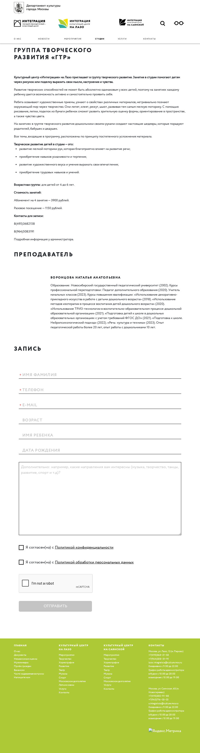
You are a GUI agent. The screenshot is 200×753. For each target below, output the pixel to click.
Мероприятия (72, 39)
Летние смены (66, 685)
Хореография (66, 662)
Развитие (64, 666)
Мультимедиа (21, 662)
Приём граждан (22, 666)
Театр (62, 670)
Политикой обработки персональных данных (94, 562)
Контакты (149, 39)
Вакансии (19, 670)
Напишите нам (22, 677)
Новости (44, 39)
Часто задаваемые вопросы (29, 674)
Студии (99, 39)
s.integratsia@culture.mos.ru (163, 703)
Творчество (65, 659)
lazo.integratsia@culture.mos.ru (165, 662)
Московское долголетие (72, 681)
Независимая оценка (25, 659)
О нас (17, 39)
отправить (55, 606)
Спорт (62, 677)
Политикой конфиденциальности (84, 547)
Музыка (63, 674)
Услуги (122, 39)
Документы (20, 655)
